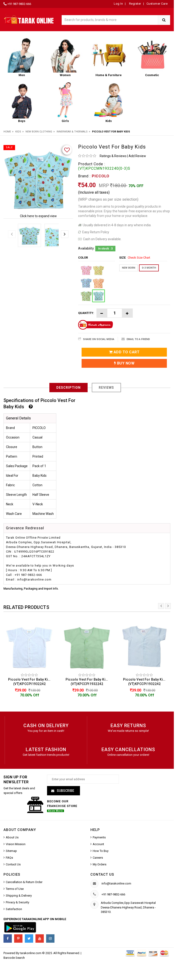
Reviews (106, 387)
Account (98, 844)
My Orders (99, 864)
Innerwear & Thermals (72, 131)
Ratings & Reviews (113, 156)
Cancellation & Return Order (24, 882)
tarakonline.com (31, 953)
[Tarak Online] (28, 18)
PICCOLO (100, 176)
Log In (118, 3)
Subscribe (65, 791)
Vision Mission (15, 844)
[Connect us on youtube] (39, 938)
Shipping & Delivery (19, 895)
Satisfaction (14, 909)
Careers (98, 857)
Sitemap (11, 851)
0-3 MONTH (149, 267)
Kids (18, 131)
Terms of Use (15, 889)
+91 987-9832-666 (19, 4)
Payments (99, 837)
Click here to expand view (38, 216)
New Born (128, 267)
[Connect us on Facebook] (7, 938)
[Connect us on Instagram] (50, 938)
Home (7, 131)
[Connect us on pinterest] (18, 938)
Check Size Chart (139, 257)
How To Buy (100, 851)
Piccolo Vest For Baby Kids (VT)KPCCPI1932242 (30, 682)
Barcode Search (14, 957)
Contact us (102, 874)
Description (68, 387)
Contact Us (13, 864)
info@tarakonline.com (116, 883)
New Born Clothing (38, 131)
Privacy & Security (17, 902)
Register (134, 3)
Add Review (137, 156)
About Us (12, 837)
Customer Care (157, 3)
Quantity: (86, 313)
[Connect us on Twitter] (29, 938)
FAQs (9, 857)
